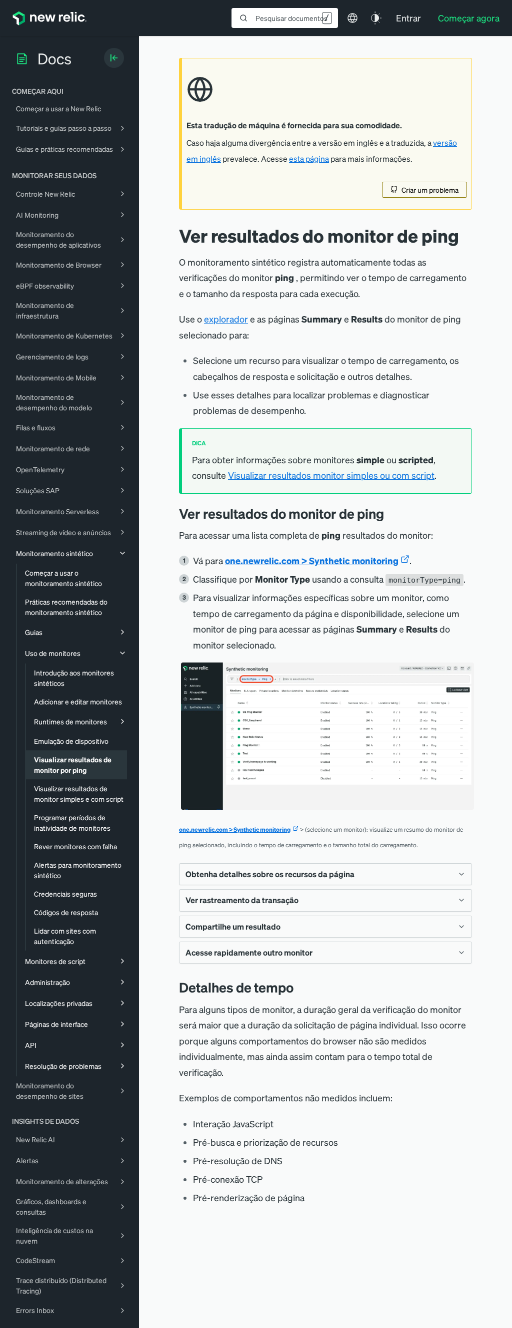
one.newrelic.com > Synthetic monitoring (311, 560)
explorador (226, 319)
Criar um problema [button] (430, 189)
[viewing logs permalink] (301, 987)
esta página (309, 159)
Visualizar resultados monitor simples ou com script (331, 475)
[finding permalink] (391, 513)
